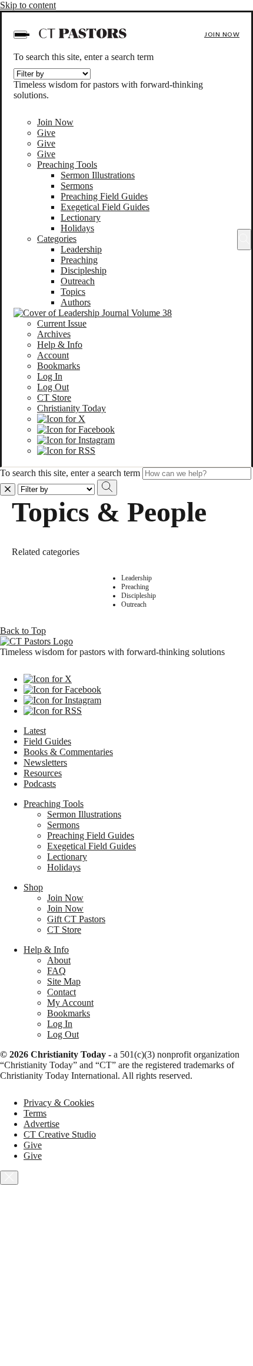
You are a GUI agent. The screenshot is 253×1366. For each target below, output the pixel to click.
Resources (43, 773)
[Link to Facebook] (76, 429)
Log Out (53, 387)
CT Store (54, 398)
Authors (76, 302)
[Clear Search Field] (7, 489)
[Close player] (9, 1178)
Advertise (41, 1124)
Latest (35, 731)
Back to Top (23, 631)
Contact (61, 992)
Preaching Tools (67, 164)
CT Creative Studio (60, 1134)
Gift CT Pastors (76, 919)
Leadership (81, 249)
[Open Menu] (20, 35)
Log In (49, 376)
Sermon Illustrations (98, 175)
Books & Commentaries (68, 752)
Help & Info (59, 345)
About (59, 960)
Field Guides (47, 741)
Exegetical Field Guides (105, 207)
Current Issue (61, 323)
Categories (56, 239)
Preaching (79, 260)
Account (53, 355)
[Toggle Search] (244, 239)
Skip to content (28, 5)
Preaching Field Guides (104, 196)
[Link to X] (61, 419)
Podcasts (40, 784)
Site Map (64, 981)
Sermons (77, 186)
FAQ (56, 971)
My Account (70, 1003)
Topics (73, 292)
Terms (35, 1113)
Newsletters (45, 762)
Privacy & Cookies (59, 1103)
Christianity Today (71, 408)
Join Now (221, 34)
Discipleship (83, 270)
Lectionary (81, 217)
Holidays (77, 228)
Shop (33, 887)
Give (46, 133)
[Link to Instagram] (76, 440)
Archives (54, 334)
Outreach (78, 281)
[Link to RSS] (66, 451)
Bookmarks (58, 366)
